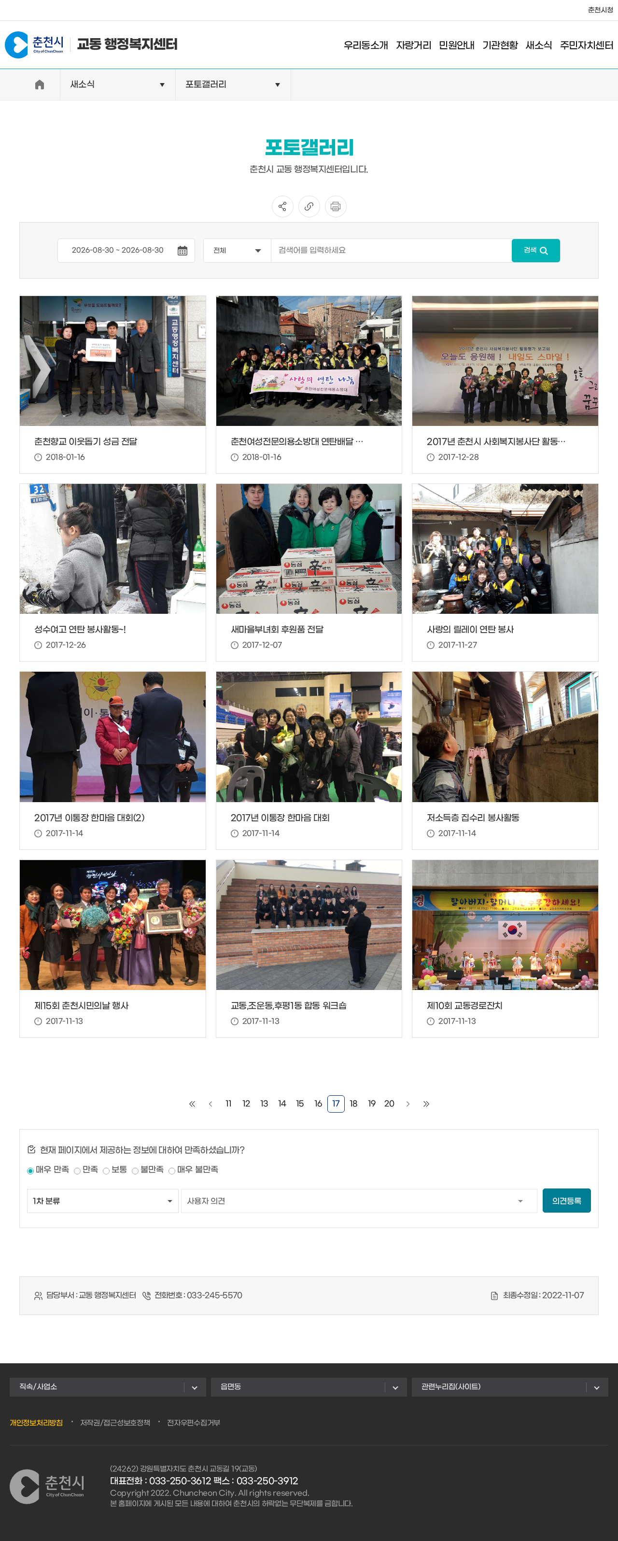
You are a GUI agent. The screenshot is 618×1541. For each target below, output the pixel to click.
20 (389, 1103)
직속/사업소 (38, 1387)
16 (318, 1103)
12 (246, 1103)
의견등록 (566, 1201)
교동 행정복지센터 (127, 45)
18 (354, 1103)
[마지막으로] (426, 1104)
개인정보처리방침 (36, 1423)
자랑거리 (414, 46)
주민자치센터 (586, 46)
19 (372, 1103)
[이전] (210, 1104)
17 (336, 1103)
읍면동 (231, 1387)
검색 (530, 250)
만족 (90, 1170)
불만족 (152, 1170)
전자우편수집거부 (193, 1423)
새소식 (538, 46)
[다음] (408, 1104)
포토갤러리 (205, 85)
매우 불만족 (197, 1170)
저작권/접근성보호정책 (115, 1423)
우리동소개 (366, 46)
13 (264, 1103)
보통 (119, 1170)
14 (282, 1103)
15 (300, 1103)
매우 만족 (52, 1170)
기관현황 (500, 46)
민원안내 (457, 46)
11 (228, 1103)
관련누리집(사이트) (450, 1387)
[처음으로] (192, 1104)
